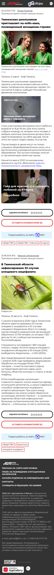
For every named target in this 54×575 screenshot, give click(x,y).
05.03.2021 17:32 (8, 11)
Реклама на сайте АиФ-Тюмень (19, 468)
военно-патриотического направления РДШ (23, 164)
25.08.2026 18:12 (8, 255)
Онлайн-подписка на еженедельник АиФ (25, 478)
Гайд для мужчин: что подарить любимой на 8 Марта (26, 188)
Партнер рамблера (24, 562)
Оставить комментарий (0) (27, 223)
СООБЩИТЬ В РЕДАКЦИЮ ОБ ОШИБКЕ (21, 485)
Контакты (7, 482)
